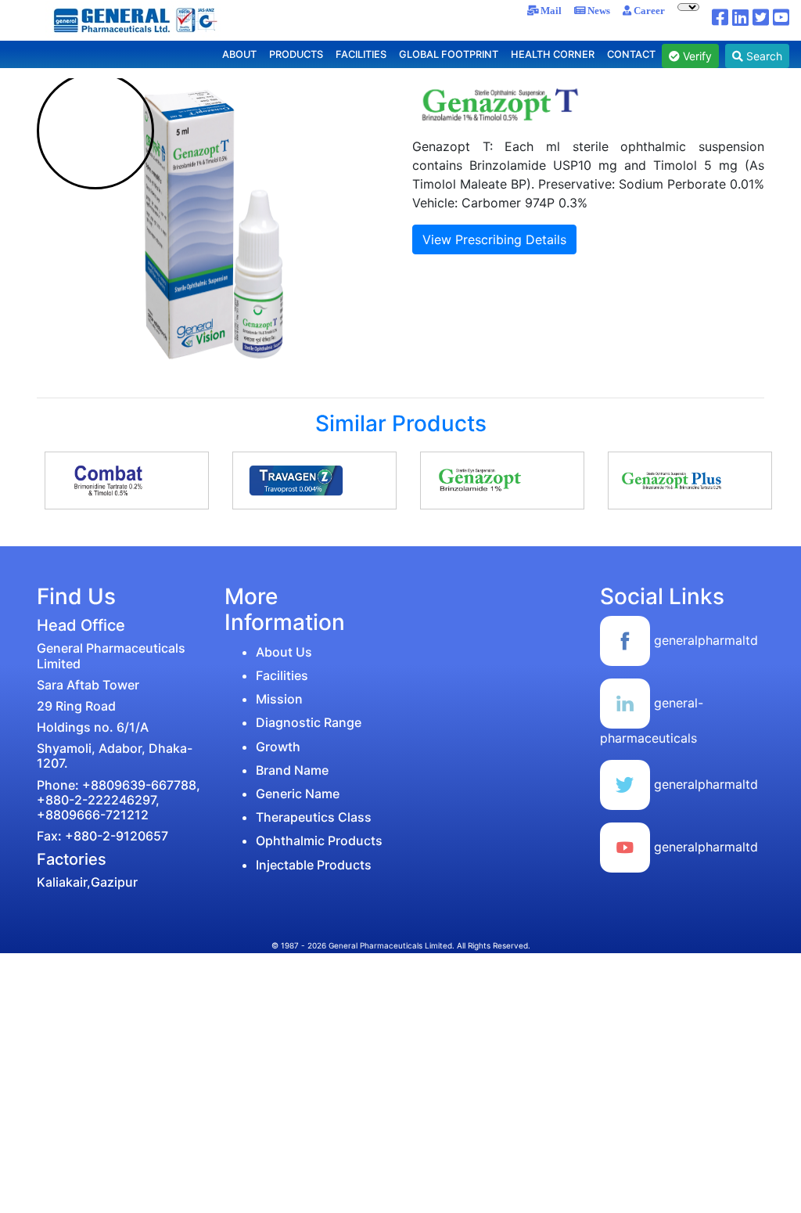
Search (762, 56)
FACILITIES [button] (361, 54)
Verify (696, 56)
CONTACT (631, 54)
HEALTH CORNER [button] (552, 54)
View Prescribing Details (494, 239)
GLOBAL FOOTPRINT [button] (448, 54)
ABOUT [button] (239, 54)
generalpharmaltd (704, 640)
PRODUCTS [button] (296, 54)
